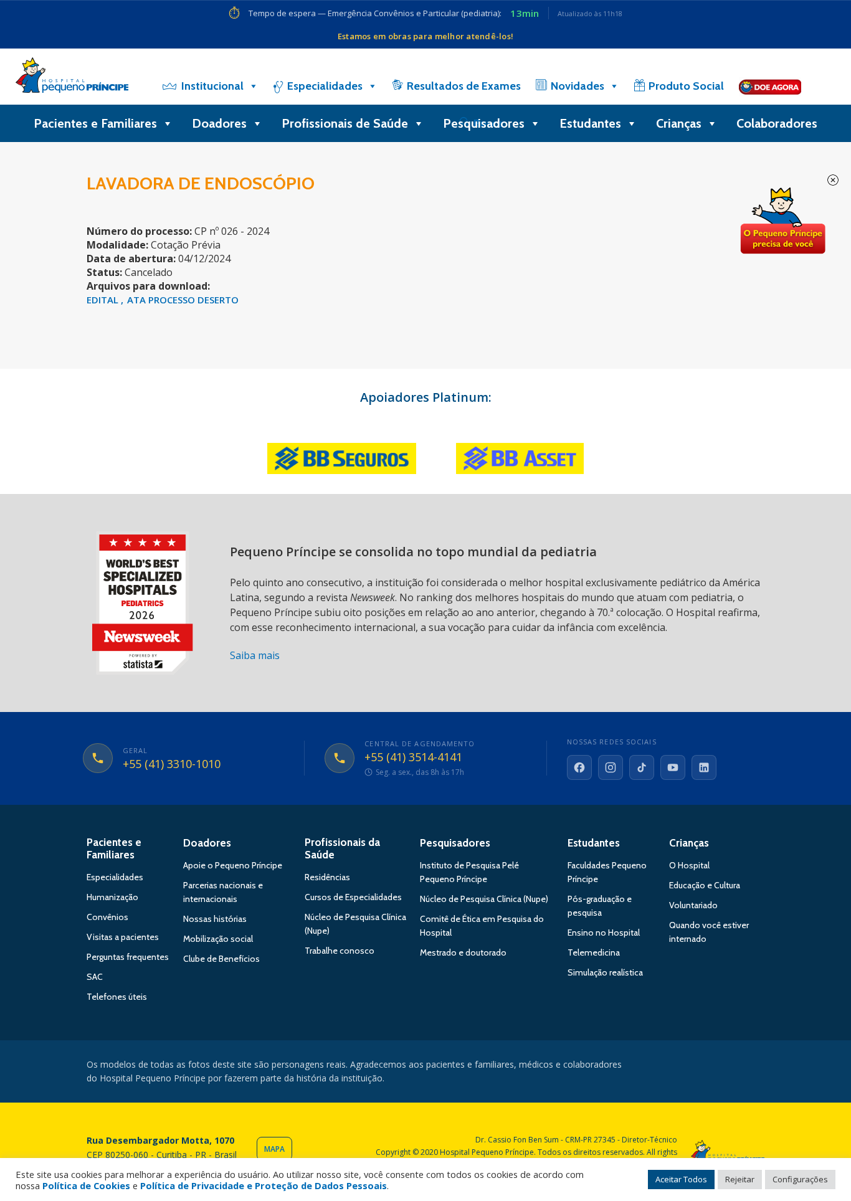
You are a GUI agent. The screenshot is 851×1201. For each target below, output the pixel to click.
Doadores (219, 123)
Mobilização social (218, 938)
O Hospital (689, 865)
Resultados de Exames (464, 86)
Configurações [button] (800, 1179)
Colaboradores (776, 123)
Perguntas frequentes (128, 956)
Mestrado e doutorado (463, 952)
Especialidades (325, 86)
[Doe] (770, 86)
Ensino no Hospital (604, 932)
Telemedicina (594, 952)
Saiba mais (255, 655)
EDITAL (104, 299)
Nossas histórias (215, 918)
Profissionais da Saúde (342, 848)
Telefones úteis (117, 996)
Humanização (112, 897)
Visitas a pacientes (123, 936)
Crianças (678, 123)
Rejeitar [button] (739, 1179)
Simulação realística (605, 972)
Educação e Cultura (704, 885)
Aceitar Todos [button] (681, 1179)
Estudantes (590, 123)
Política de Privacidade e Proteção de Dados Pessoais (263, 1185)
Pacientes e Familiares (95, 123)
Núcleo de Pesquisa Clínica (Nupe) (484, 898)
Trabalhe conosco (339, 950)
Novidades (577, 86)
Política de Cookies (86, 1185)
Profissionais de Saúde (345, 123)
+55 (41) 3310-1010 (172, 764)
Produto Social (686, 86)
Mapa (274, 1149)
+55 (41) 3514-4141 (413, 757)
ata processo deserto (183, 299)
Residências (327, 877)
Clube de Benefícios (221, 958)
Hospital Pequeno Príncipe (72, 77)
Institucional (212, 86)
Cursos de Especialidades (353, 897)
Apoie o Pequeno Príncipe (232, 865)
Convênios (107, 917)
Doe (782, 221)
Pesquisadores (484, 123)
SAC (95, 976)
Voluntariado (693, 905)
